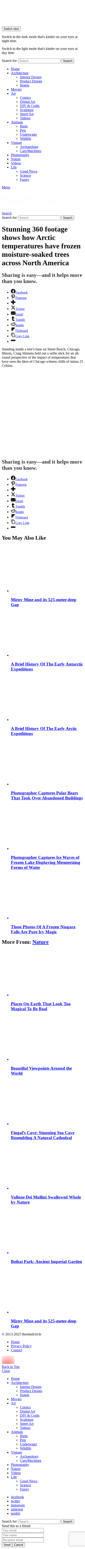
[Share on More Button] (13, 303)
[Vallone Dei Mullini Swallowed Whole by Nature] (47, 1166)
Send (7, 1544)
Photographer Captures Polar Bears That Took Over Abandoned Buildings (47, 795)
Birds (24, 126)
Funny (24, 179)
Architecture (20, 73)
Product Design (31, 81)
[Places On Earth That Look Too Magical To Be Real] (47, 973)
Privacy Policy (21, 1346)
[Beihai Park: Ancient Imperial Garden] (47, 1231)
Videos (16, 163)
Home (15, 69)
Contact (16, 1350)
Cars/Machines (30, 151)
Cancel (18, 1544)
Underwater (28, 134)
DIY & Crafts (29, 106)
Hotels (24, 85)
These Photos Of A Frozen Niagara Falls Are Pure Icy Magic (43, 929)
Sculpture (27, 110)
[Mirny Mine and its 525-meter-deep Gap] (47, 569)
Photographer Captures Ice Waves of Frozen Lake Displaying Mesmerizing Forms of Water (45, 862)
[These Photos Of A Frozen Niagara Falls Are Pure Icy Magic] (47, 896)
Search (67, 61)
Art (13, 93)
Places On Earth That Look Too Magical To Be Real (41, 1006)
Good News (28, 171)
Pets (23, 130)
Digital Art (27, 102)
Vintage (16, 143)
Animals (17, 122)
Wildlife (25, 138)
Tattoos (25, 118)
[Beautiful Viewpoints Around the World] (47, 1038)
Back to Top (10, 1367)
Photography (20, 155)
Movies (16, 89)
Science (25, 175)
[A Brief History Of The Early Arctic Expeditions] (47, 698)
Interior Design (30, 77)
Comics (25, 98)
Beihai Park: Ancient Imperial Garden (46, 1261)
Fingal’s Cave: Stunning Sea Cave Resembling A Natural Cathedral (42, 1135)
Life (14, 167)
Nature (16, 159)
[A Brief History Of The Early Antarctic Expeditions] (47, 633)
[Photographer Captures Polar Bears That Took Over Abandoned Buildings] (47, 762)
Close (6, 1371)
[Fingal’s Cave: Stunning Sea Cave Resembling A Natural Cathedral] (47, 1102)
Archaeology (29, 147)
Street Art (27, 114)
